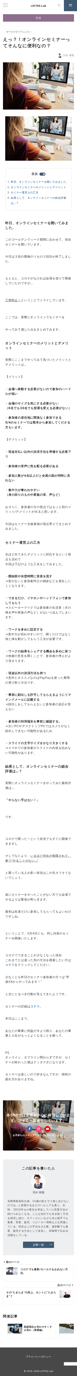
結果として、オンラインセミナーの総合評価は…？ (38, 200)
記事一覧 (38, 1244)
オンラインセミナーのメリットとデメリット (38, 187)
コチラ (10, 965)
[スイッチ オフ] (59, 5)
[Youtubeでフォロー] (47, 1129)
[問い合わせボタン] (70, 5)
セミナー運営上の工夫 (24, 192)
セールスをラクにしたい (18, 31)
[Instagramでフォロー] (38, 1129)
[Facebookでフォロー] (30, 1129)
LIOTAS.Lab (38, 5)
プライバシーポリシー (38, 1356)
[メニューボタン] (5, 5)
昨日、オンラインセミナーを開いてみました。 (40, 181)
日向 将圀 (68, 55)
